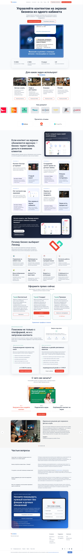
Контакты (68, 539)
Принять (70, 552)
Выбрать (41, 313)
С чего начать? (34, 2)
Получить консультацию (66, 2)
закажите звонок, (59, 470)
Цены (38, 2)
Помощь (45, 2)
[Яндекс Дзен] (62, 548)
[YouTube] (69, 548)
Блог (67, 536)
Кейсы (41, 2)
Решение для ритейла (63, 98)
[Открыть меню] (48, 2)
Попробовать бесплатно (55, 2)
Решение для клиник (48, 98)
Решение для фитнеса (20, 98)
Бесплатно (21, 314)
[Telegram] (67, 548)
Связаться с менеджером (62, 313)
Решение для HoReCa (34, 98)
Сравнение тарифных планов (41, 322)
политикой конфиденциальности (53, 552)
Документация (69, 538)
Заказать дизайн (59, 371)
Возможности (28, 2)
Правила (23, 548)
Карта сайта (32, 548)
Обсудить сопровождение (25, 371)
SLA (11, 548)
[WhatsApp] (71, 548)
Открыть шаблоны (49, 371)
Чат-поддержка (60, 538)
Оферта (28, 548)
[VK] (64, 548)
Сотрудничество (52, 542)
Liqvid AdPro (51, 541)
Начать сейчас (41, 414)
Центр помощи (60, 536)
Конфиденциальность (17, 548)
